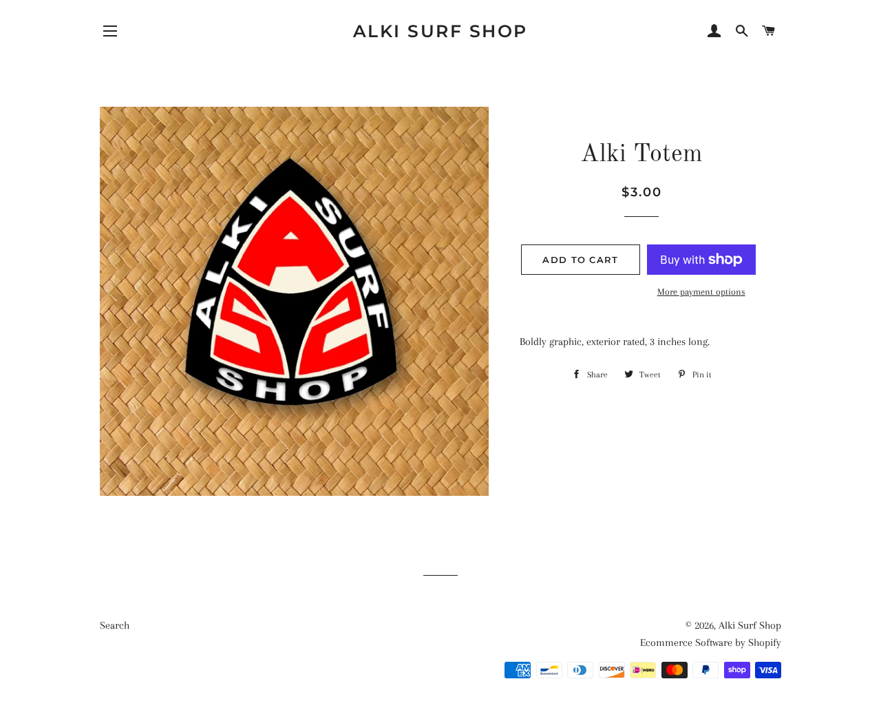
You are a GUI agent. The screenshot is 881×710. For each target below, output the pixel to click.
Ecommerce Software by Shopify (710, 642)
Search (114, 625)
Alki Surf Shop (440, 31)
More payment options (701, 291)
